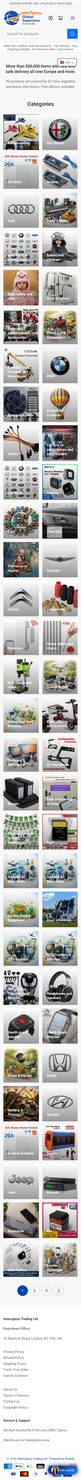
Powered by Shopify (61, 1458)
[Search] (72, 34)
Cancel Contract (15, 1376)
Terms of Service (16, 1395)
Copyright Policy (15, 1407)
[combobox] (40, 34)
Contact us (11, 1401)
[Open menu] (73, 18)
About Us (10, 1389)
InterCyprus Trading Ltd (32, 1458)
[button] (67, 62)
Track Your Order (16, 1370)
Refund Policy (13, 1358)
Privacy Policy (13, 1352)
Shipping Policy (14, 1364)
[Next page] (58, 1291)
